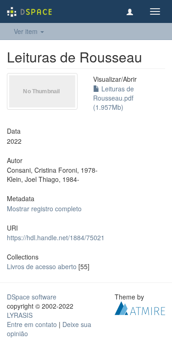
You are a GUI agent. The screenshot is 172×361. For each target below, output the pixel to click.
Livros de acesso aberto (42, 266)
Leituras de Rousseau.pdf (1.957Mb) (113, 98)
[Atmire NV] (140, 307)
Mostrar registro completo (44, 208)
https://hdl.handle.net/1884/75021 (56, 237)
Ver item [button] (26, 31)
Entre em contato (32, 324)
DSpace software (31, 296)
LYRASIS (20, 315)
